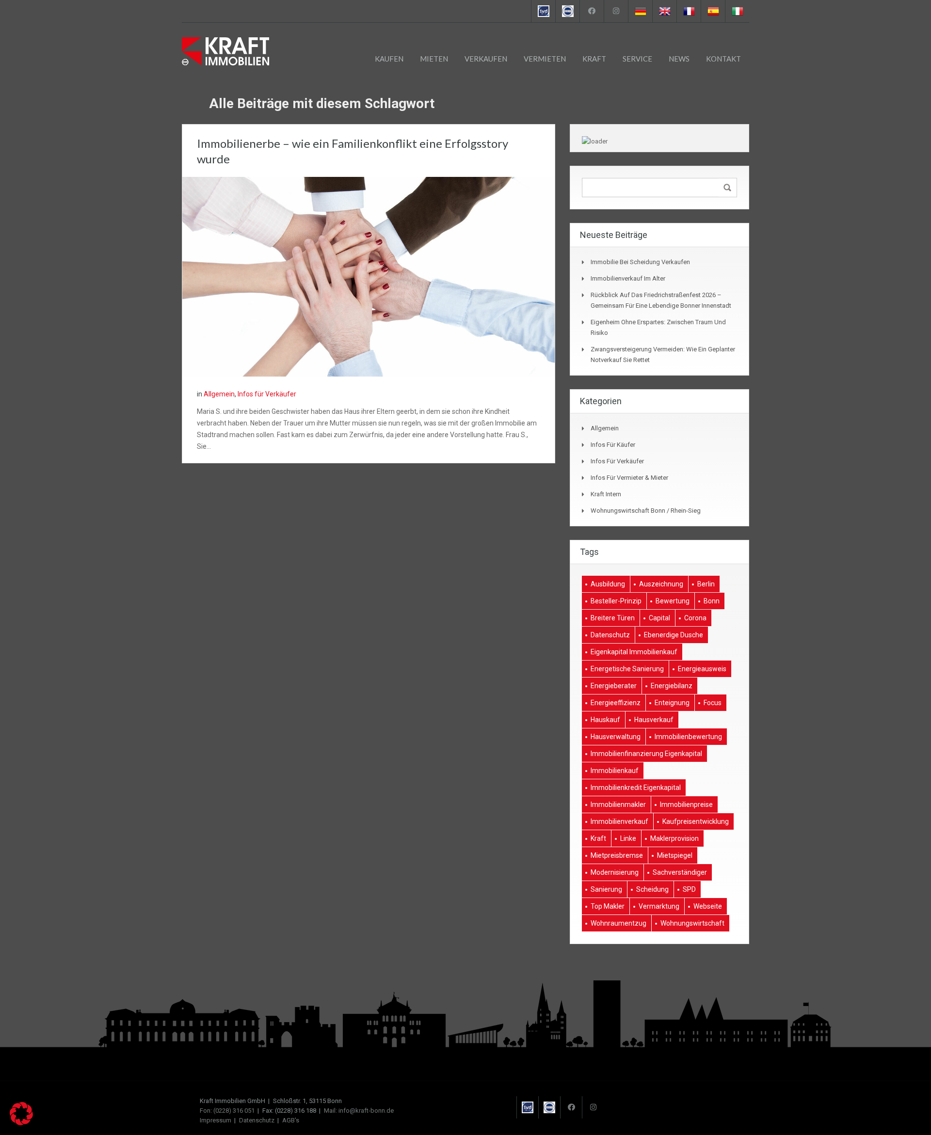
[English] (664, 11)
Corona (695, 618)
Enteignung (672, 703)
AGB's (290, 1120)
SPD (689, 889)
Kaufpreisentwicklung (695, 821)
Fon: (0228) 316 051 (227, 1110)
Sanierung (606, 889)
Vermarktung (659, 906)
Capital (659, 618)
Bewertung (673, 601)
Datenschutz (610, 635)
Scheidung (652, 889)
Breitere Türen (613, 618)
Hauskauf (605, 720)
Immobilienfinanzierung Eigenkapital (646, 753)
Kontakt (723, 58)
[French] (688, 11)
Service (637, 58)
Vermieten (545, 58)
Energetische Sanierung (627, 669)
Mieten (434, 58)
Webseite (707, 906)
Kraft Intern (606, 494)
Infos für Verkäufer (267, 394)
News (679, 58)
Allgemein (219, 394)
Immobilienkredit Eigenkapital (636, 787)
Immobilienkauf (615, 770)
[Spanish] (713, 11)
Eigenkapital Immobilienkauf (634, 652)
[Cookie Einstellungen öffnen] (21, 1123)
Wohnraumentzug (618, 923)
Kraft (594, 58)
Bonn (712, 601)
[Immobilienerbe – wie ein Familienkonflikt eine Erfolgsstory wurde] (368, 276)
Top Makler (608, 906)
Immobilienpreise (686, 804)
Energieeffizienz (616, 703)
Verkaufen (486, 58)
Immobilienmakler (618, 804)
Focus (713, 703)
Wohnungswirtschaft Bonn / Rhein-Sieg (646, 510)
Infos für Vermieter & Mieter (629, 477)
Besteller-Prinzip (616, 601)
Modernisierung (615, 872)
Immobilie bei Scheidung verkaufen (640, 262)
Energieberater (614, 686)
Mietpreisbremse (617, 855)
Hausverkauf (654, 720)
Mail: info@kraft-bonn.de (359, 1110)
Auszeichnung (661, 584)
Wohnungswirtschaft (692, 923)
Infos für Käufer (613, 444)
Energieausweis (702, 669)
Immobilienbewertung (688, 737)
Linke (628, 838)
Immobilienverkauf (619, 821)
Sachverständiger (680, 872)
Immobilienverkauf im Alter (628, 278)
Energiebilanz (671, 686)
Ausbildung (608, 584)
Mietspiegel (674, 855)
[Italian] (737, 11)
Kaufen (389, 58)
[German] (640, 11)
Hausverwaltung (616, 737)
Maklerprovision (674, 838)
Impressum (215, 1120)
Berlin (706, 584)
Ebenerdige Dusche (673, 635)
